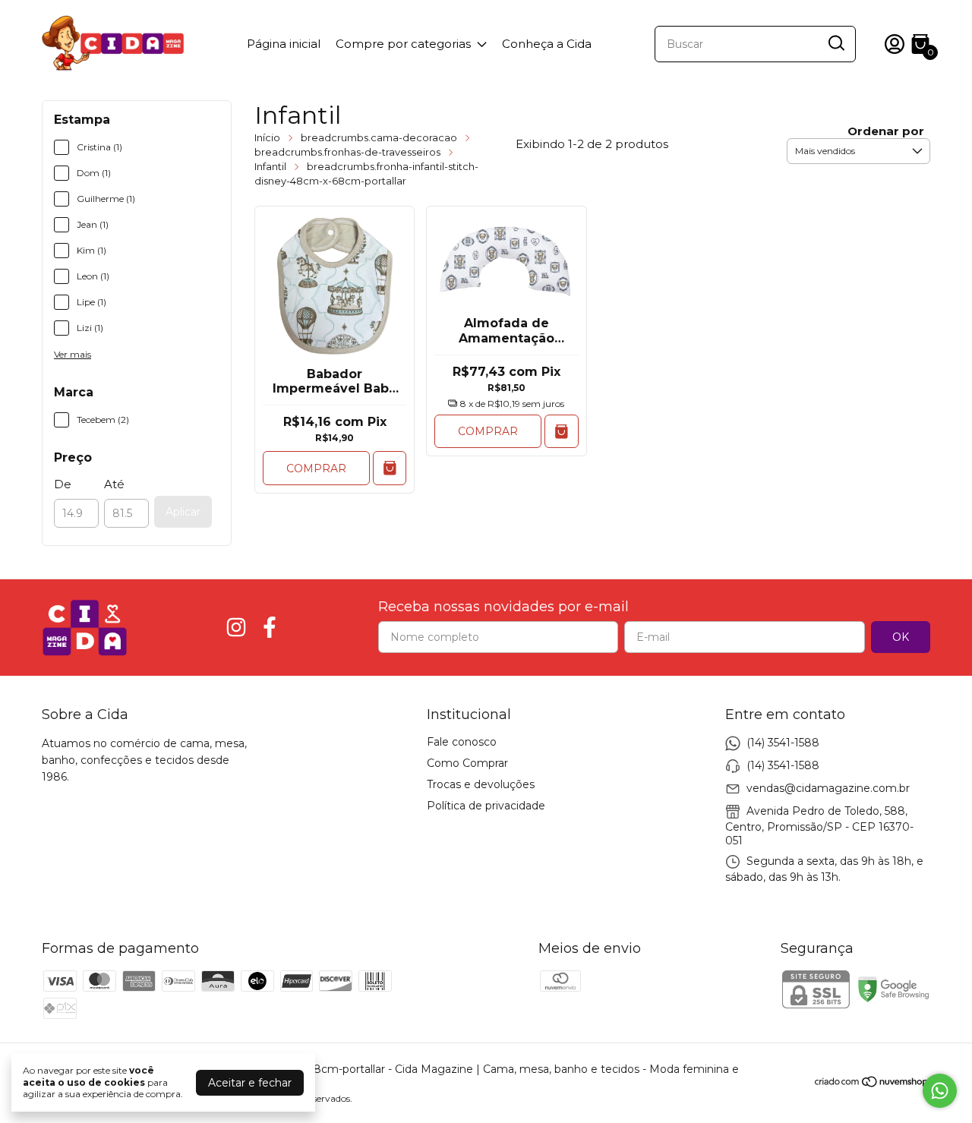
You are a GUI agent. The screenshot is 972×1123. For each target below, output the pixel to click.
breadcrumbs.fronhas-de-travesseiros (347, 152)
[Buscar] (835, 43)
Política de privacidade (486, 805)
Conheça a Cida (547, 43)
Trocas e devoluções (481, 784)
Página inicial (283, 43)
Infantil (270, 166)
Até (114, 484)
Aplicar (183, 512)
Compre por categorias (403, 43)
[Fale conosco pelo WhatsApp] (940, 1091)
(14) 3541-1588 (782, 742)
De (62, 484)
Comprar (316, 468)
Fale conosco (462, 742)
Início (267, 137)
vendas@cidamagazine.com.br (828, 787)
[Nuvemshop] (872, 1084)
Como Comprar (467, 763)
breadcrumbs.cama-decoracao (379, 137)
